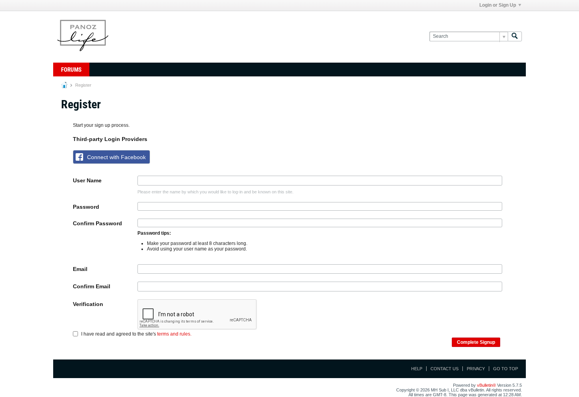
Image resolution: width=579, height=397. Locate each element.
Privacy (476, 368)
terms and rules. (174, 334)
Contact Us (444, 368)
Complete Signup (476, 342)
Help (416, 368)
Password (86, 207)
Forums (71, 69)
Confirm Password (97, 223)
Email (80, 269)
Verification (88, 304)
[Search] (515, 36)
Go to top (505, 368)
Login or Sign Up (497, 5)
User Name (87, 180)
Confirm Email (91, 286)
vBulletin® (486, 385)
